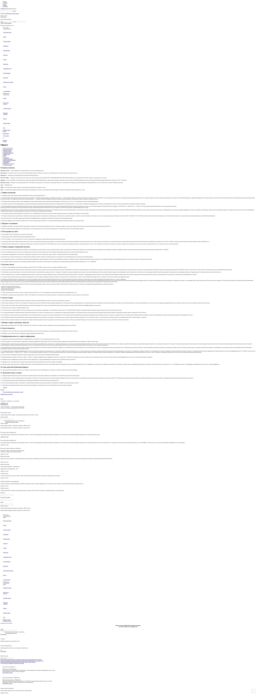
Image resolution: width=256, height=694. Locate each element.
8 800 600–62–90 (4, 8)
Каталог (2, 389)
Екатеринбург (31, 659)
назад (4, 517)
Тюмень (4, 663)
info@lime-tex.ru (4, 404)
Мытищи (18, 660)
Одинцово (38, 660)
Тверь (30, 662)
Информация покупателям (7, 394)
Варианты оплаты (7, 150)
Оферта (5, 155)
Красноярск (8, 660)
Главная (5, 140)
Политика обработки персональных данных (13, 392)
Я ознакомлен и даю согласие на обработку (14, 420)
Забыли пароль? (8, 23)
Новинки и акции (7, 621)
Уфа (8, 663)
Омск (42, 660)
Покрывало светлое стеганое (12, 13)
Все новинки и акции (7, 672)
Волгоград (14, 659)
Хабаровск (11, 663)
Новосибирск (32, 660)
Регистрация (3, 651)
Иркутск (36, 659)
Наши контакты (6, 161)
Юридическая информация (9, 160)
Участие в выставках (8, 158)
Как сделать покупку (8, 149)
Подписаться (3, 634)
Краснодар (3, 660)
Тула (2, 663)
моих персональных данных (11, 422)
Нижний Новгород (24, 660)
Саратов (26, 662)
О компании (6, 157)
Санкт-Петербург (8, 659)
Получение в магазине (8, 152)
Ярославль (21, 663)
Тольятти (33, 662)
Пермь (2, 662)
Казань (40, 659)
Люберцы (13, 660)
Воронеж (19, 659)
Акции (4, 131)
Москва (2, 659)
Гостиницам (6, 162)
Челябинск (16, 663)
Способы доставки (7, 151)
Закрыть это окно (4, 436)
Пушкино (6, 662)
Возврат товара (6, 154)
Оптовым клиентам (7, 164)
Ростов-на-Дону (17, 662)
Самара (22, 662)
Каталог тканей (6, 130)
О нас (2, 398)
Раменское (10, 662)
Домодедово (24, 659)
